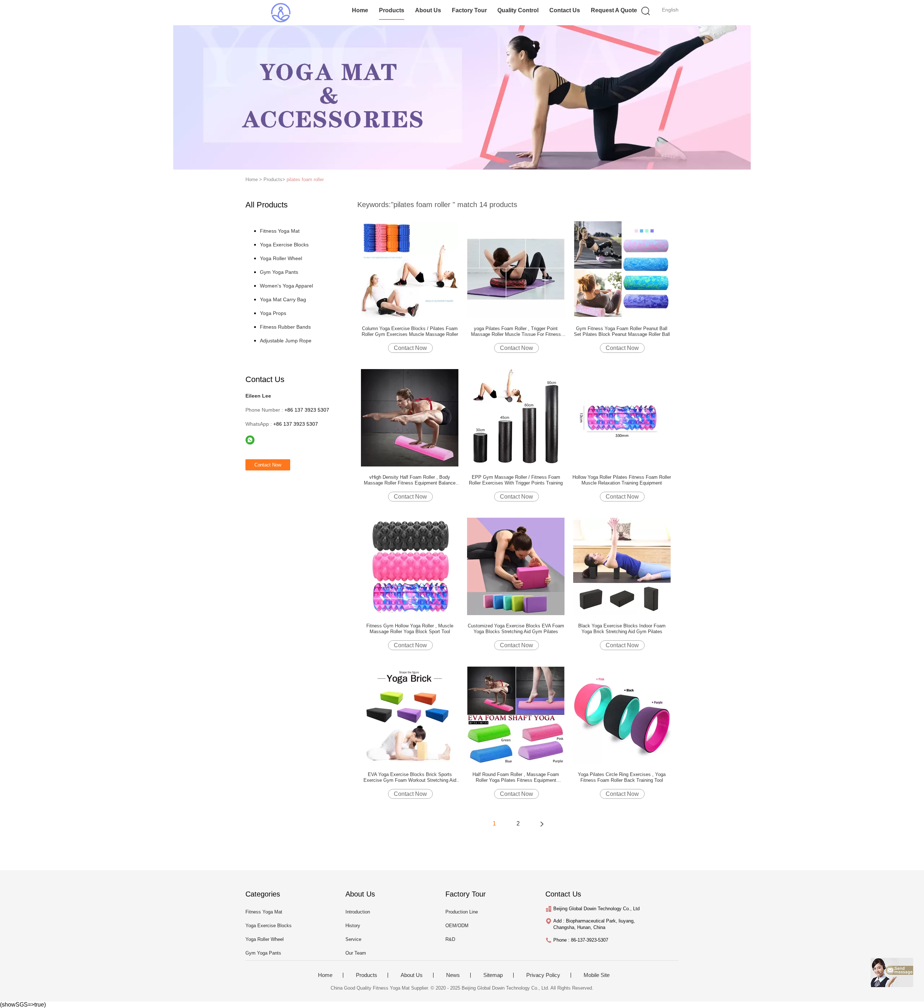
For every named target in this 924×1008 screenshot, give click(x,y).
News (453, 975)
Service (353, 939)
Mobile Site (597, 975)
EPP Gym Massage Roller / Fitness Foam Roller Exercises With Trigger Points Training (516, 480)
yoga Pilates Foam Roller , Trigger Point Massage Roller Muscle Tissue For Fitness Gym (516, 331)
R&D (450, 939)
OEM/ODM (456, 925)
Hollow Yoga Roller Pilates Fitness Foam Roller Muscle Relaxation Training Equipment (621, 480)
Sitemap (493, 975)
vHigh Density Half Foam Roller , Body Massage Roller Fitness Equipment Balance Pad (410, 480)
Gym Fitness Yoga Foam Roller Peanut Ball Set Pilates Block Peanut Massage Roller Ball (622, 331)
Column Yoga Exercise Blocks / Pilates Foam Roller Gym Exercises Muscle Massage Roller (410, 331)
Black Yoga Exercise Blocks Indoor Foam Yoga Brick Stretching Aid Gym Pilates (622, 628)
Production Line (461, 912)
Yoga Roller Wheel (281, 258)
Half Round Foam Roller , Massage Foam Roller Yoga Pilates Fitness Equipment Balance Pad (515, 777)
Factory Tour (469, 10)
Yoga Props (273, 313)
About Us (428, 10)
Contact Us (564, 10)
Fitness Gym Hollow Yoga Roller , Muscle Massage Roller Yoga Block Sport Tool (409, 628)
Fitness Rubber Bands (285, 327)
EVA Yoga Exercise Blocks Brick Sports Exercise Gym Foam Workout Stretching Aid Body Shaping (409, 777)
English (670, 10)
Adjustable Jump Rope (285, 340)
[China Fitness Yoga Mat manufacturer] (280, 12)
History (352, 925)
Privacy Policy (543, 975)
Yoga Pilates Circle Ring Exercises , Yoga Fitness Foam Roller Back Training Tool (622, 777)
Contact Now (410, 348)
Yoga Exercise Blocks (284, 244)
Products (391, 10)
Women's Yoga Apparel (286, 286)
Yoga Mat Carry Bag (283, 299)
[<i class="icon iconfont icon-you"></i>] (542, 823)
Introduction (357, 912)
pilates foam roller (305, 179)
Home (360, 10)
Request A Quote (614, 10)
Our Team (355, 953)
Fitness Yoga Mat (280, 231)
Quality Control (518, 10)
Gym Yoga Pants (279, 272)
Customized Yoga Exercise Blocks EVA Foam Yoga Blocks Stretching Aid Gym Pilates (516, 628)
